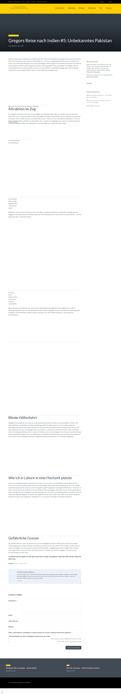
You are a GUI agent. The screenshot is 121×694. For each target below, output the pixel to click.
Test (101, 8)
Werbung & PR (17, 1)
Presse (23, 1)
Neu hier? (10, 1)
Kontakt (28, 1)
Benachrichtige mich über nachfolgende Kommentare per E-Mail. (29, 636)
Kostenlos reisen (59, 8)
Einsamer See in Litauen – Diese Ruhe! (21, 668)
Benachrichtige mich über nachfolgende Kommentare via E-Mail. (66, 639)
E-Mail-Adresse (13, 621)
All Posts (20, 580)
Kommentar (12, 601)
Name (10, 615)
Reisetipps (81, 8)
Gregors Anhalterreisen (13, 35)
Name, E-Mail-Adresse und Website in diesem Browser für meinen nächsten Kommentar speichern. (39, 632)
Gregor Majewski (12, 46)
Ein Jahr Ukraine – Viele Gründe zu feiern (83, 668)
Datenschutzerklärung (42, 1)
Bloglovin (102, 1)
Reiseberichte (92, 8)
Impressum (33, 1)
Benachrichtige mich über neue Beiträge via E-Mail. (69, 641)
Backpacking (71, 8)
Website (11, 627)
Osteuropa (109, 8)
